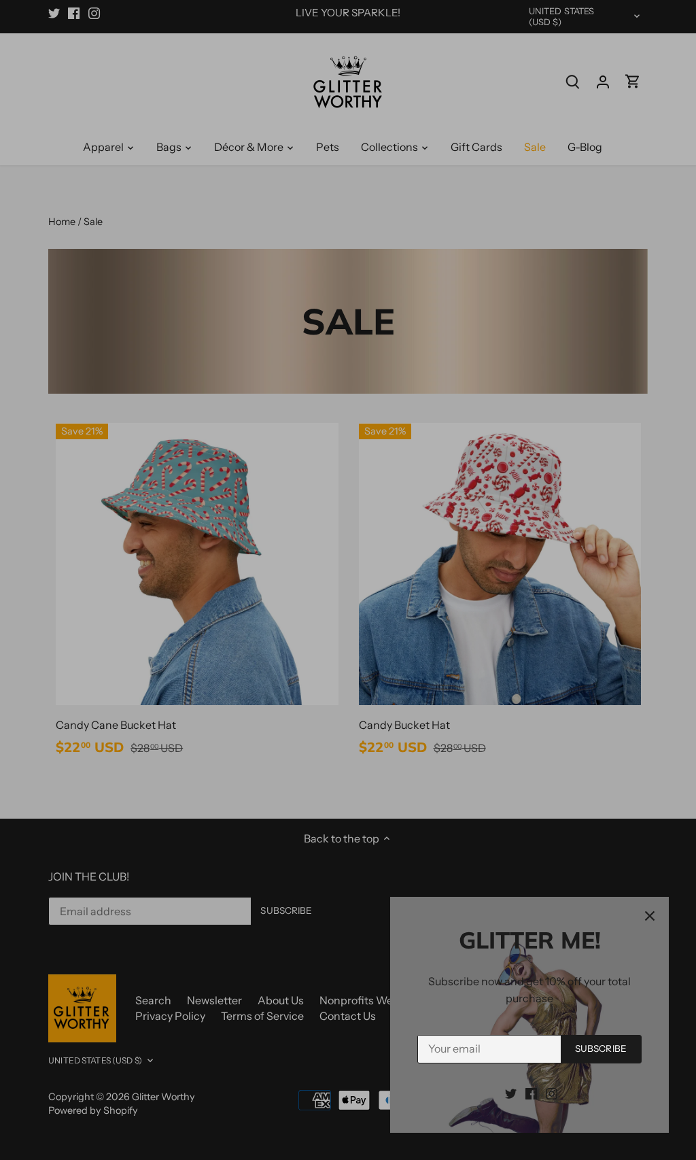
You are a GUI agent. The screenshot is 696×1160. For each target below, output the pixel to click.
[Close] (650, 916)
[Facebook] (531, 1092)
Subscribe (601, 1048)
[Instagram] (551, 1092)
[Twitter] (511, 1092)
